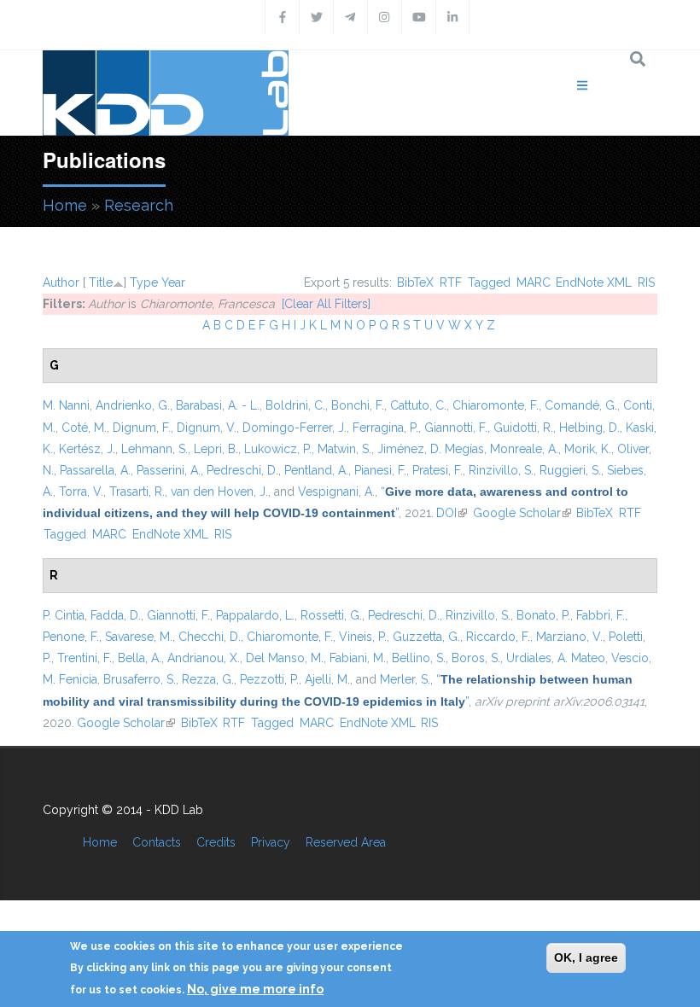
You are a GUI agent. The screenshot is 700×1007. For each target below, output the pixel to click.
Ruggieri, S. (570, 470)
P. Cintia (64, 615)
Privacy (270, 842)
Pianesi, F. (380, 470)
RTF (451, 282)
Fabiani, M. (358, 658)
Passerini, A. (169, 470)
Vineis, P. (363, 636)
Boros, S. (476, 658)
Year (173, 282)
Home (65, 205)
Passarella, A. (95, 470)
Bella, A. (139, 658)
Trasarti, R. (137, 491)
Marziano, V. (569, 636)
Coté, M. (84, 427)
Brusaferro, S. (139, 679)
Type (144, 282)
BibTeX (415, 282)
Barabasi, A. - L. (218, 405)
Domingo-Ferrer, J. (294, 427)
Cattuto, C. (418, 405)
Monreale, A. (524, 449)
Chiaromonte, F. (495, 405)
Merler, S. (405, 679)
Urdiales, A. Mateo (555, 658)
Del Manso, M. (285, 658)
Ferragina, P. (385, 427)
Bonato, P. (543, 615)
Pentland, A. (316, 470)
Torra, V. (81, 491)
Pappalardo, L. (255, 615)
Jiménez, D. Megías (430, 449)
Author (61, 282)
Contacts (156, 842)
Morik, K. (587, 449)
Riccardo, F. (498, 636)
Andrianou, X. (203, 658)
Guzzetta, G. (426, 636)
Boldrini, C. (295, 405)
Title (101, 282)
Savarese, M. (138, 636)
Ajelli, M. (327, 679)
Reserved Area (346, 842)
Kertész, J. (87, 449)
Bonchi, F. (357, 405)
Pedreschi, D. (242, 470)
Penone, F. (71, 636)
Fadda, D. (115, 615)
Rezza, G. (208, 679)
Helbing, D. (589, 427)
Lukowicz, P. (278, 449)
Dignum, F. (142, 427)
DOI (451, 513)
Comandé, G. (581, 405)
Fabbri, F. (600, 615)
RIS (646, 282)
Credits (216, 842)
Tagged (489, 282)
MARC (533, 282)
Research (138, 205)
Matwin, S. (344, 449)
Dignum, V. (206, 427)
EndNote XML (594, 282)
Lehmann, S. (154, 449)
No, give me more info (255, 989)
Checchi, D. (209, 636)
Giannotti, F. (455, 427)
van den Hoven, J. (219, 491)
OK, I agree (586, 957)
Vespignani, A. (336, 491)
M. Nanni (66, 405)
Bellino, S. (419, 658)
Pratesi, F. (437, 470)
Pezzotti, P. (269, 679)
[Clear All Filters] (326, 304)
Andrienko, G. (133, 405)
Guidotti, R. (523, 427)
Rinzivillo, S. (501, 470)
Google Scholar (522, 513)
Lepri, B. (216, 449)
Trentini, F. (84, 658)
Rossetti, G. (331, 615)
